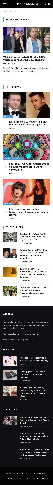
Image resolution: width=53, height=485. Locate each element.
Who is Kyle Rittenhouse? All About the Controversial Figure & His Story (34, 420)
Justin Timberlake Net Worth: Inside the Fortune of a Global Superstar (28, 123)
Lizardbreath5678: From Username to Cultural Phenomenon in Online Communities (29, 166)
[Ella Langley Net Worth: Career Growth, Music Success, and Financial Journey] (26, 192)
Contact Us (29, 478)
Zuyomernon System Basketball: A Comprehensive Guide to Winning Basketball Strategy (33, 272)
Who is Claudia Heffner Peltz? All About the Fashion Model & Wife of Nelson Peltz (34, 436)
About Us (19, 478)
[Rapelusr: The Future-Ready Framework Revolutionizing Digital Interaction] (10, 237)
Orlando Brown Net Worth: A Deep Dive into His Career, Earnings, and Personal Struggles (33, 254)
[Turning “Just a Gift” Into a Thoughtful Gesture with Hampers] (10, 375)
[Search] (49, 4)
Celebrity (8, 52)
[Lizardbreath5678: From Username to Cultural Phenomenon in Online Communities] (26, 147)
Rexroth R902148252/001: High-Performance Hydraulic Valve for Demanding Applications (35, 452)
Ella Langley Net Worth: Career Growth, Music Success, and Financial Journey (29, 212)
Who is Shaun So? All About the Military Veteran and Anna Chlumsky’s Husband (24, 58)
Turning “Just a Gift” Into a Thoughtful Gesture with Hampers (32, 374)
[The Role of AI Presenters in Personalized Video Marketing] (10, 361)
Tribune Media (40, 473)
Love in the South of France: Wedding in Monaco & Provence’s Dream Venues (33, 290)
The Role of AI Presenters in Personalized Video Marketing (34, 359)
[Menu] (4, 4)
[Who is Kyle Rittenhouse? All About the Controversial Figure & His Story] (10, 420)
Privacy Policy (42, 478)
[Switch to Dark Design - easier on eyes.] (45, 4)
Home (5, 12)
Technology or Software (13, 159)
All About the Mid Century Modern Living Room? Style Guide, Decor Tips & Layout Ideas (33, 391)
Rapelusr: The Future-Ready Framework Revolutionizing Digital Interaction (33, 237)
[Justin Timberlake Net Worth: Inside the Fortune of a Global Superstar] (26, 105)
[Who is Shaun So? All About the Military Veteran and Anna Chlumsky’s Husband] (26, 40)
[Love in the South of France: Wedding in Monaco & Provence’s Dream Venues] (10, 291)
